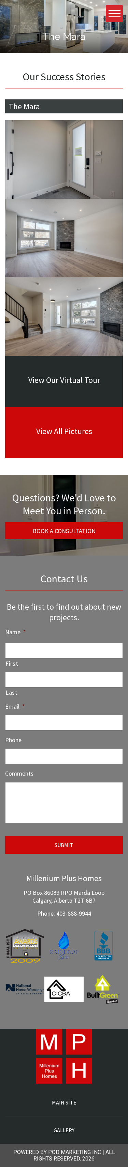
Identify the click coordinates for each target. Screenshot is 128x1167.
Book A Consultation (64, 531)
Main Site (64, 1102)
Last (11, 692)
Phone (13, 740)
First (11, 663)
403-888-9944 (73, 913)
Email (15, 706)
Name (15, 632)
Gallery (64, 1130)
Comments (19, 773)
